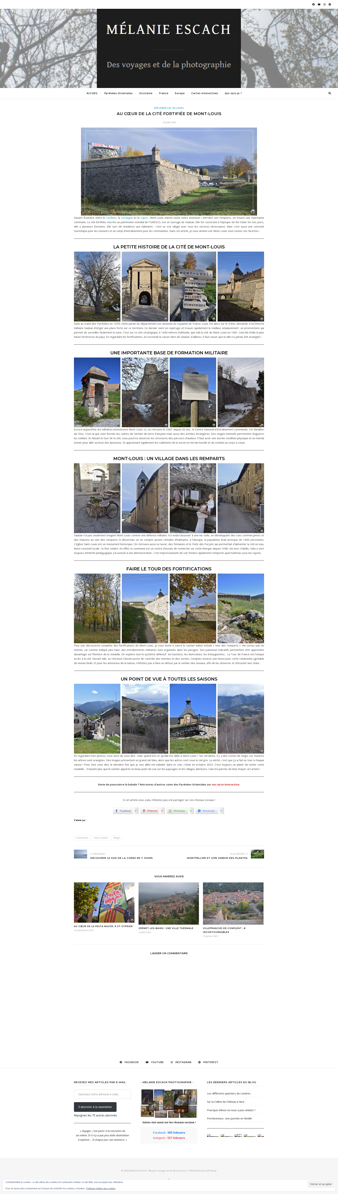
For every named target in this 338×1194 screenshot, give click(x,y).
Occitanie (145, 93)
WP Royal (211, 1170)
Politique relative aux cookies (100, 1188)
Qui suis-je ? (233, 93)
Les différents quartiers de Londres (229, 1093)
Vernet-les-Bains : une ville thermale (166, 928)
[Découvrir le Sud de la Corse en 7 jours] (80, 854)
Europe (180, 93)
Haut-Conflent (101, 837)
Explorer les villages (169, 107)
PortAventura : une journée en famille (229, 1118)
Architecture (82, 837)
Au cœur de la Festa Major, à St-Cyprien (103, 926)
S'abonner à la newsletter (95, 1107)
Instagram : (169, 1137)
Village (116, 837)
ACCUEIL (92, 93)
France (163, 93)
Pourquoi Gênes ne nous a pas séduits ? (231, 1110)
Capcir (144, 217)
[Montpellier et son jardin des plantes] (257, 854)
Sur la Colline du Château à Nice (225, 1101)
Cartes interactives (204, 93)
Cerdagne (127, 217)
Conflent (111, 217)
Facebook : (169, 1132)
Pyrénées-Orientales (118, 93)
